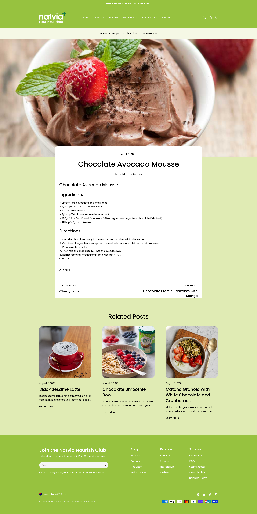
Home (103, 33)
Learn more (46, 406)
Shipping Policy (198, 478)
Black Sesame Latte (59, 389)
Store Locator (197, 466)
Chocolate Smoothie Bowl (124, 392)
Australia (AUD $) (53, 494)
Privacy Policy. (98, 472)
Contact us (195, 455)
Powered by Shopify (83, 501)
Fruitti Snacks (138, 472)
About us (165, 455)
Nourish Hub (167, 466)
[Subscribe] (105, 465)
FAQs (192, 461)
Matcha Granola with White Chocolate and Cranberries (188, 395)
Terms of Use (81, 472)
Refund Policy (197, 472)
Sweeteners (138, 455)
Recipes (116, 33)
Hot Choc (136, 466)
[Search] (205, 18)
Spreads (135, 461)
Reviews (164, 472)
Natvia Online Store (59, 501)
